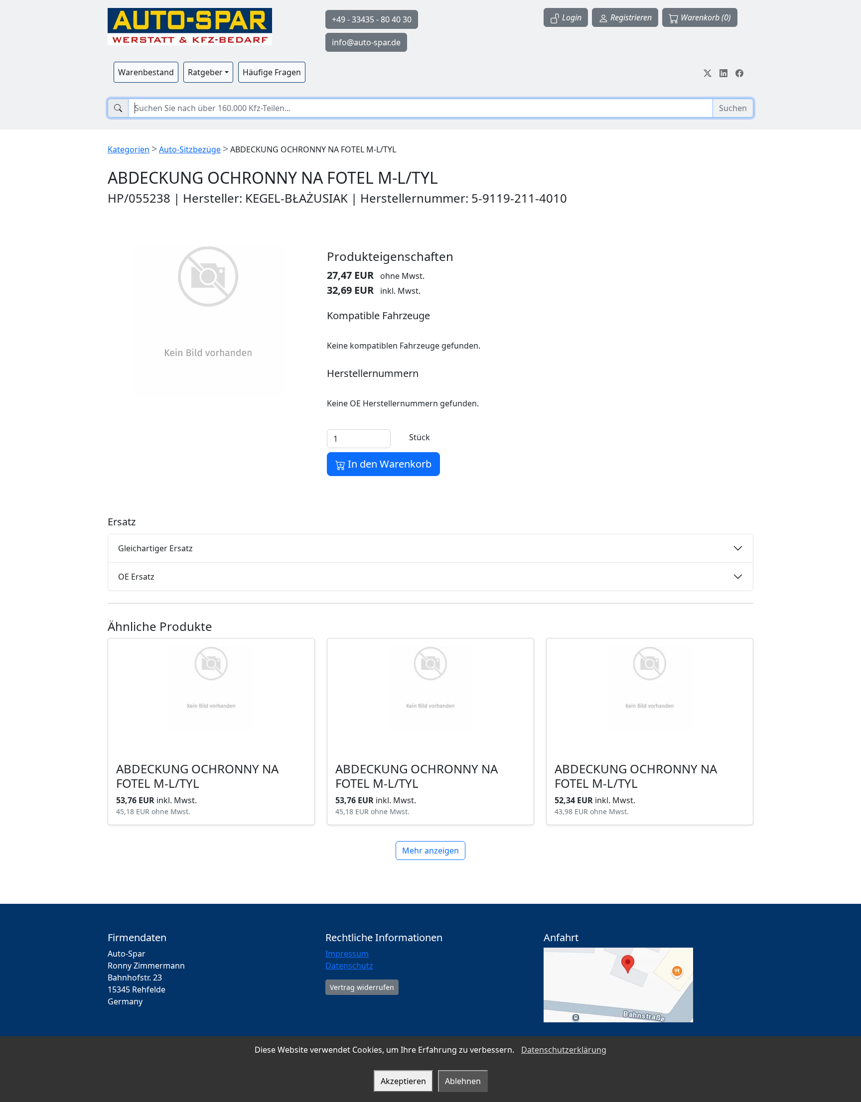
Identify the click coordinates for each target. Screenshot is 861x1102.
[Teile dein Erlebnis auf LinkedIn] (723, 72)
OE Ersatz (136, 576)
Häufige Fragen (272, 72)
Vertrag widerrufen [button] (362, 987)
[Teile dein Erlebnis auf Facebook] (739, 72)
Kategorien (128, 149)
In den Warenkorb (388, 464)
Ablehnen (463, 1081)
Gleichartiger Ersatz (155, 548)
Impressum (347, 953)
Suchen (733, 108)
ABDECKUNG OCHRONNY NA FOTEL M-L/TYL (197, 775)
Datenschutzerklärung (563, 1049)
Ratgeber (205, 72)
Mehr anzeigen (430, 850)
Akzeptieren (403, 1081)
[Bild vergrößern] (208, 320)
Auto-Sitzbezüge (190, 149)
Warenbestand (146, 72)
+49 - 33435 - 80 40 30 (372, 19)
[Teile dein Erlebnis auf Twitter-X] (708, 72)
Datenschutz (349, 965)
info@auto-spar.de (366, 42)
